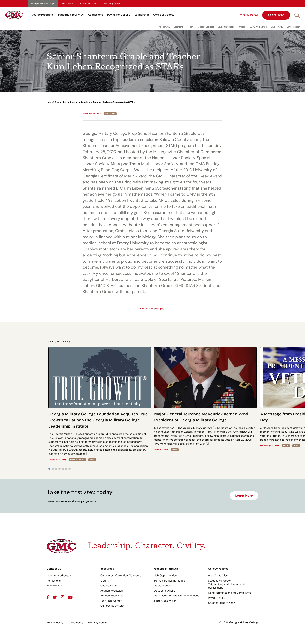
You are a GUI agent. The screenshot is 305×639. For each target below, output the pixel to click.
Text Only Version (97, 622)
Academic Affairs (164, 590)
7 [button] (69, 469)
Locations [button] (178, 26)
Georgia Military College (43, 3)
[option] (99, 404)
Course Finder (109, 585)
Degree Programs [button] (42, 14)
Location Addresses (59, 575)
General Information (167, 568)
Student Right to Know (221, 602)
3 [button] (56, 469)
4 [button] (59, 469)
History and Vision (165, 600)
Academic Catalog (111, 590)
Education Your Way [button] (71, 14)
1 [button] (49, 469)
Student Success (226, 26)
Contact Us (54, 568)
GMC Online (67, 3)
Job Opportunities (165, 575)
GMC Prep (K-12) (112, 3)
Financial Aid (54, 585)
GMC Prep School (258, 26)
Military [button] (190, 26)
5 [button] (63, 469)
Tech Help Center (111, 600)
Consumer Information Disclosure (120, 575)
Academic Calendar (112, 595)
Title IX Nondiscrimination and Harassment (226, 586)
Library (104, 580)
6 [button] (66, 469)
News (58, 102)
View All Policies (218, 575)
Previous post (147, 308)
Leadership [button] (141, 14)
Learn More (244, 495)
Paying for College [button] (118, 14)
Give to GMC (277, 26)
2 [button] (53, 469)
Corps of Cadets (88, 3)
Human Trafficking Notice (169, 580)
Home (50, 102)
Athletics (242, 26)
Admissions (95, 14)
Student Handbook (219, 580)
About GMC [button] (164, 26)
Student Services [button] (206, 26)
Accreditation (162, 585)
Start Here (276, 15)
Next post (160, 308)
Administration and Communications (176, 595)
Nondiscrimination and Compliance (229, 592)
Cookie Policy (75, 622)
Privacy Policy (216, 597)
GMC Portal (250, 14)
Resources (107, 568)
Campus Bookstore (112, 605)
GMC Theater (293, 26)
